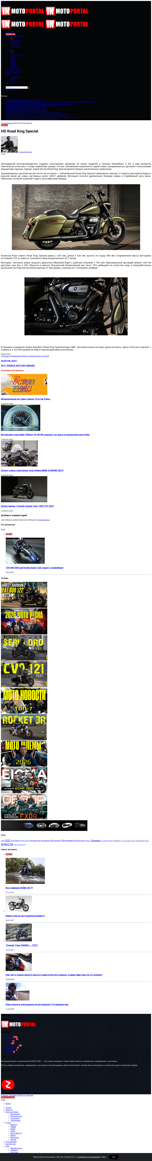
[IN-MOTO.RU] (45, 15)
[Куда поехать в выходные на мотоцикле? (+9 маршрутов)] (17, 1000)
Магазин (10, 83)
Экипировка (15, 47)
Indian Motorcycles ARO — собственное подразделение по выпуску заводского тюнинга (41, 117)
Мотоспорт (80, 840)
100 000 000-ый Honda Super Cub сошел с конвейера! (34, 567)
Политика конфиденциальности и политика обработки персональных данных (29, 1091)
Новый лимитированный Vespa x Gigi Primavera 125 (27, 111)
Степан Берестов (25, 152)
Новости (10, 34)
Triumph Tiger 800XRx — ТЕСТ (22, 945)
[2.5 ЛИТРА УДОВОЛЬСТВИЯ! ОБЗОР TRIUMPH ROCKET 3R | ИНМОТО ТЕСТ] (24, 739)
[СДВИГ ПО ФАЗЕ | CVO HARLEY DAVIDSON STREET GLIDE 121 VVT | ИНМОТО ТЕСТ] (24, 686)
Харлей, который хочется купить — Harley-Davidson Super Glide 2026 (34, 119)
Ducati (17, 840)
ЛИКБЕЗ (14, 79)
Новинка (95, 840)
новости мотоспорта (19, 844)
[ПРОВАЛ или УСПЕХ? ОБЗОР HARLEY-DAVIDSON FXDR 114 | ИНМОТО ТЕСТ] (24, 819)
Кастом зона (13, 73)
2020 (2, 841)
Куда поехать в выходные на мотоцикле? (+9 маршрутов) (37, 1004)
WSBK (13, 64)
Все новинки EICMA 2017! (19, 888)
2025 (7, 840)
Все (11, 38)
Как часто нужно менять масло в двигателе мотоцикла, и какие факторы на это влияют (54, 975)
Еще (8, 75)
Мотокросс (14, 66)
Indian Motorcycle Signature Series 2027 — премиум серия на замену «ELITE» (37, 115)
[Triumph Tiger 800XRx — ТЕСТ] (19, 941)
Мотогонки (56, 840)
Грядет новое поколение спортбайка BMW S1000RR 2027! (29, 106)
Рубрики (9, 1052)
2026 (12, 841)
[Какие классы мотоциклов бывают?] (19, 911)
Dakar (12, 53)
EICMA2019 (11, 1050)
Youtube (9, 1041)
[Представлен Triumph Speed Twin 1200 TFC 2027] (24, 502)
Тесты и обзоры (14, 36)
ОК (113, 1157)
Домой (3, 123)
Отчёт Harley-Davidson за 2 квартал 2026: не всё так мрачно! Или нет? (34, 113)
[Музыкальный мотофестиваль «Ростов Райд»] (24, 394)
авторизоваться (43, 520)
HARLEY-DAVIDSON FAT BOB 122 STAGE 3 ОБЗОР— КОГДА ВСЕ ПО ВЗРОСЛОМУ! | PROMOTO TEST (50, 102)
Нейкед (88, 841)
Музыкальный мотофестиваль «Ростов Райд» (24, 100)
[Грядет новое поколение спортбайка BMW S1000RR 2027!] (19, 466)
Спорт (9, 49)
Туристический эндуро (142, 841)
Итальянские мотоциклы (40, 841)
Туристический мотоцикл (128, 840)
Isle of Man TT (16, 56)
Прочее (13, 68)
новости (7, 844)
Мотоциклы (15, 43)
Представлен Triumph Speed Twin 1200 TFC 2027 (25, 108)
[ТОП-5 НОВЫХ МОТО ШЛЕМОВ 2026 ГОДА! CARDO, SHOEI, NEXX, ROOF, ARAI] (24, 766)
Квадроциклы (16, 41)
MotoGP (13, 60)
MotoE (13, 58)
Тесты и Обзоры (113, 841)
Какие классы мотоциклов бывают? (25, 916)
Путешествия (13, 70)
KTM (22, 841)
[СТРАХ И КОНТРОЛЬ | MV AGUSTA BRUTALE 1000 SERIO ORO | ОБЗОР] (24, 660)
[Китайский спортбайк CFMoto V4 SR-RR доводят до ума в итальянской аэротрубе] (20, 430)
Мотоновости (68, 840)
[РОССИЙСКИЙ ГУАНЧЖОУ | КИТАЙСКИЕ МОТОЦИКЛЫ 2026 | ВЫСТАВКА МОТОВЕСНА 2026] (24, 634)
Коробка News (16, 77)
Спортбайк (104, 840)
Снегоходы (14, 45)
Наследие (14, 81)
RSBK (13, 62)
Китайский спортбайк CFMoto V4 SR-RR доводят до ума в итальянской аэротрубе (39, 104)
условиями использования (88, 1157)
